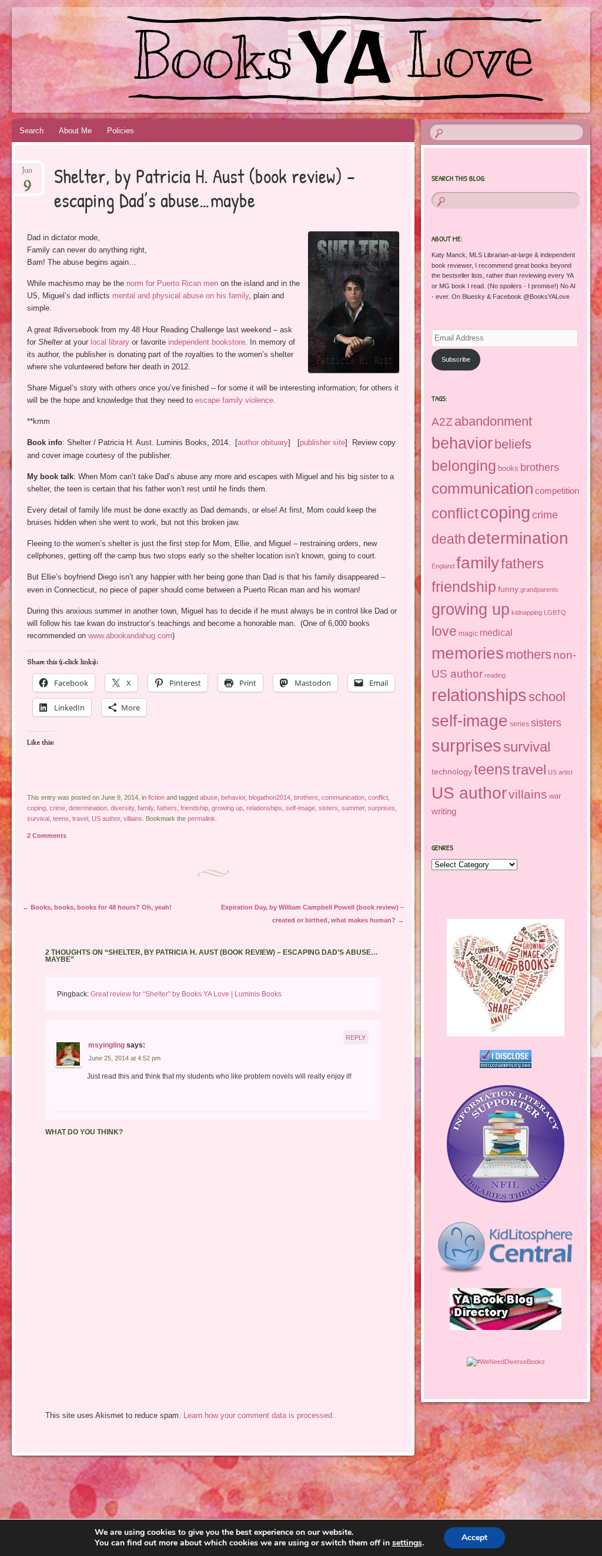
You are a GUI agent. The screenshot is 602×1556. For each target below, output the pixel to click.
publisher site (322, 442)
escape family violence (234, 400)
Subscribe (456, 359)
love (444, 631)
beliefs (512, 444)
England (443, 566)
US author (106, 818)
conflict (378, 797)
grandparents (539, 589)
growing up (227, 807)
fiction (156, 797)
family (145, 807)
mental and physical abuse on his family (180, 295)
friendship (194, 807)
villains (132, 818)
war (555, 796)
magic (468, 633)
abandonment (493, 421)
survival (38, 818)
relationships (264, 807)
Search (31, 130)
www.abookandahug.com (130, 635)
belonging (464, 465)
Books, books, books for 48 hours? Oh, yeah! (97, 907)
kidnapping (526, 612)
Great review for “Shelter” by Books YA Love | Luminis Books (186, 994)
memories (468, 653)
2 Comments (46, 835)
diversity (122, 807)
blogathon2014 (269, 797)
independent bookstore (206, 342)
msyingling (106, 1045)
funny (508, 589)
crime (57, 807)
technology (452, 771)
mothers (528, 654)
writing (444, 811)
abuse (209, 797)
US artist (560, 772)
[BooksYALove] (252, 60)
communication (343, 797)
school (547, 696)
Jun (27, 174)
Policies (120, 130)
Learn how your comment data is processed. (259, 1415)
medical (496, 632)
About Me (75, 130)
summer (353, 807)
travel (80, 818)
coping (36, 807)
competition (557, 491)
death (449, 539)
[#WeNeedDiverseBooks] (506, 1361)
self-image (300, 807)
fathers (167, 807)
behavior (233, 797)
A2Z (442, 422)
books (508, 468)
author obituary (263, 442)
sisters (328, 807)
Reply (356, 1037)
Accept (474, 1537)
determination (88, 807)
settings (407, 1543)
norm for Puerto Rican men (171, 283)
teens (61, 818)
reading (495, 675)
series (519, 724)
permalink (201, 818)
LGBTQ (555, 612)
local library (110, 342)
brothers (306, 797)
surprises (381, 807)
